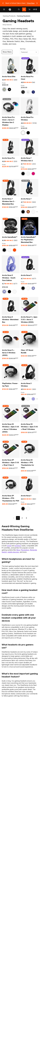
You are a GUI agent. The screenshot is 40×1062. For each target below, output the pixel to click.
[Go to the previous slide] (3, 3)
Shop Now (30, 3)
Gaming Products (9, 16)
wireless (18, 546)
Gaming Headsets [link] (23, 16)
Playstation (25, 550)
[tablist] (19, 9)
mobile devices (13, 552)
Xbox (18, 550)
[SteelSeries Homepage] (10, 9)
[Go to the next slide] (37, 3)
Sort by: (23, 49)
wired (9, 546)
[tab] (19, 9)
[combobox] (29, 52)
